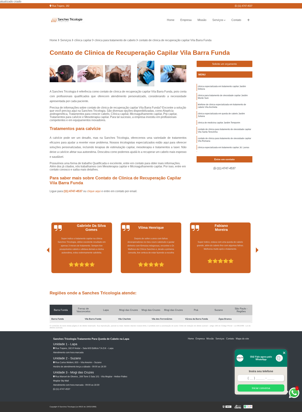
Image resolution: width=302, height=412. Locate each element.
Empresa (186, 19)
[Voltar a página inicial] (67, 20)
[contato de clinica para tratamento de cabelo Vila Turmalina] (90, 74)
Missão (201, 19)
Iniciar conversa (261, 388)
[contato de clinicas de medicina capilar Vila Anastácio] (118, 74)
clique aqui (94, 191)
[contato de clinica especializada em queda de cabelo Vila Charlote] (146, 74)
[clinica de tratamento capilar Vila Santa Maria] (173, 74)
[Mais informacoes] (248, 20)
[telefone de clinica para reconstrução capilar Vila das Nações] (63, 74)
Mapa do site (242, 338)
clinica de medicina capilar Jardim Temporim (219, 122)
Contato (236, 19)
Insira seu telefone (261, 371)
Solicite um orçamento (224, 63)
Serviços (217, 19)
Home (170, 19)
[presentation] (43, 263)
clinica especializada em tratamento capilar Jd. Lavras (223, 147)
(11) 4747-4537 (244, 6)
